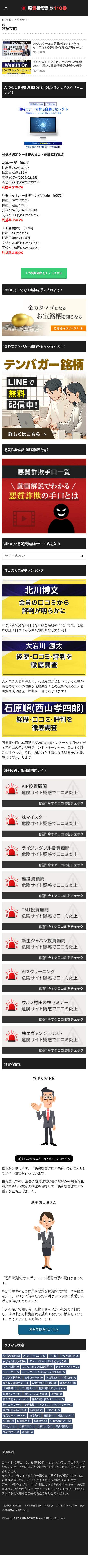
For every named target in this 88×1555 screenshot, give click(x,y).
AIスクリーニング (34, 1355)
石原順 (49, 1415)
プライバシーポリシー (66, 1505)
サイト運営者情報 (33, 1505)
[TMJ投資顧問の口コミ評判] (44, 927)
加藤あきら (68, 1382)
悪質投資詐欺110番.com (31, 1518)
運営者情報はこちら (44, 1329)
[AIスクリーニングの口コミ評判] (44, 989)
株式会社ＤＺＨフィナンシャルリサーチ (48, 1404)
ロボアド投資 (12, 1377)
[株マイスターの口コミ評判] (44, 835)
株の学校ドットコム (16, 1399)
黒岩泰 (27, 1431)
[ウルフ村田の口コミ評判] (44, 1020)
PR (53, 1355)
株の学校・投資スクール (48, 1399)
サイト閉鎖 (11, 1366)
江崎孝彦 (53, 1410)
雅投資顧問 (63, 1426)
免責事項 (49, 1505)
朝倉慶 (56, 1393)
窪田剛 (8, 1420)
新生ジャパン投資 (36, 1393)
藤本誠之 (40, 1420)
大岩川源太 (23, 681)
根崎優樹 (36, 1410)
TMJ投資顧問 (70, 1355)
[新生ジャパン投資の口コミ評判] (44, 958)
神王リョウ (65, 1415)
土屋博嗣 (9, 1388)
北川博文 (67, 625)
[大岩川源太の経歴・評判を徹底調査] (44, 673)
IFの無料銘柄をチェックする (43, 273)
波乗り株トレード (14, 1415)
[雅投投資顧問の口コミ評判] (44, 896)
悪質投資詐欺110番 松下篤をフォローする (44, 1158)
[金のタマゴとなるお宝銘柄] (44, 333)
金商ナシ (45, 1426)
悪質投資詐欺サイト (52, 1388)
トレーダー (11, 1372)
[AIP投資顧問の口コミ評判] (44, 804)
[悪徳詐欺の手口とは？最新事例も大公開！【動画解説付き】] (44, 531)
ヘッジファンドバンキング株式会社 (43, 1372)
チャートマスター (67, 1366)
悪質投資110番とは (12, 1505)
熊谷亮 (34, 1415)
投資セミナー (12, 1393)
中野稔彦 (69, 1377)
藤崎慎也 (23, 1420)
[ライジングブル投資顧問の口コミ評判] (44, 866)
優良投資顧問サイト (16, 1382)
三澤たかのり (34, 1377)
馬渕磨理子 (11, 1431)
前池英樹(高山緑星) (44, 1382)
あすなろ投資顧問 (14, 1361)
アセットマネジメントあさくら (48, 1361)
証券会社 (9, 1426)
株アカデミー (12, 1404)
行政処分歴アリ (60, 1420)
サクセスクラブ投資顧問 (37, 1366)
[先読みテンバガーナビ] (44, 437)
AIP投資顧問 (11, 1355)
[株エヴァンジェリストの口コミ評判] (44, 1051)
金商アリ (27, 1426)
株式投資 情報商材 (15, 1410)
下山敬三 (52, 1377)
